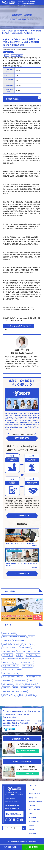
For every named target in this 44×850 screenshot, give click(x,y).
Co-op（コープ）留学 (9, 633)
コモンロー (19, 655)
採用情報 (31, 826)
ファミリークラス (8, 662)
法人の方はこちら (34, 822)
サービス (31, 790)
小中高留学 (6, 688)
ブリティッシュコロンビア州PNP (12, 670)
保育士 (32, 680)
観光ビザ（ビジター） (16, 55)
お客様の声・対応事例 (35, 802)
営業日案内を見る (14, 813)
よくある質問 (33, 818)
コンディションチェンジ (33, 655)
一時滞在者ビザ (7, 680)
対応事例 (10, 31)
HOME (4, 31)
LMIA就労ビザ (7, 640)
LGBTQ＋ (32, 637)
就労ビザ (15, 688)
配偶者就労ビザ (30, 695)
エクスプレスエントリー (10, 648)
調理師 (21, 695)
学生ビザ (16, 31)
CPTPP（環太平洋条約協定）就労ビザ (14, 637)
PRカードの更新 (19, 640)
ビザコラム (32, 806)
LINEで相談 (35, 847)
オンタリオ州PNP (25, 648)
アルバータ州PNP (29, 644)
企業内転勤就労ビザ (21, 680)
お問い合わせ (13, 847)
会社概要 (31, 830)
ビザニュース (32, 786)
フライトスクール (27, 666)
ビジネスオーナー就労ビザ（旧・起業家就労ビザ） (17, 659)
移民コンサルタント (34, 794)
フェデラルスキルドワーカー (11, 666)
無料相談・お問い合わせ (28, 751)
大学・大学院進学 (8, 684)
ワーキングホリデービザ (33, 677)
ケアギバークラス (8, 655)
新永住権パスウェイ (26, 688)
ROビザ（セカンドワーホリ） (11, 644)
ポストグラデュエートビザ (10, 673)
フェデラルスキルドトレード (24, 662)
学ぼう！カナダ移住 (34, 810)
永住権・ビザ (33, 798)
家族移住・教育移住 (30, 684)
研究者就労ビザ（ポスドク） (11, 692)
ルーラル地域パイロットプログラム (13, 677)
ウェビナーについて (27, 774)
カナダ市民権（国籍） (9, 651)
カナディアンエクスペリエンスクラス (29, 651)
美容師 (25, 692)
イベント (31, 814)
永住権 (38, 688)
